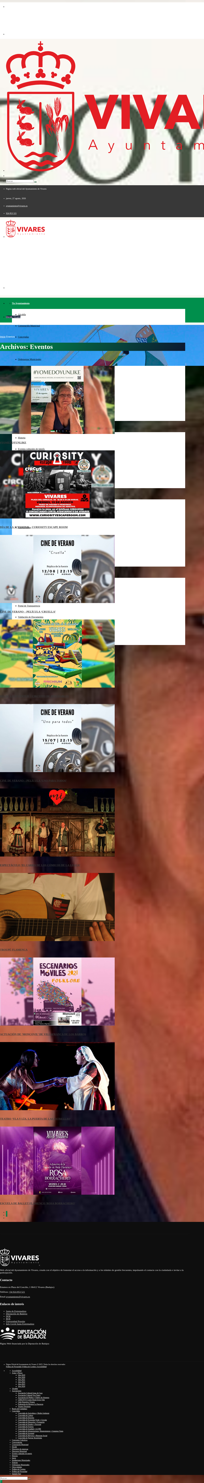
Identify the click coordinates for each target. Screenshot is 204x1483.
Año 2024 (21, 1386)
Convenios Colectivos (19, 1440)
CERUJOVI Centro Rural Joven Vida (31, 1400)
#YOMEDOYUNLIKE (13, 442)
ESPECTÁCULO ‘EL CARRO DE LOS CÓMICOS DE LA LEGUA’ (40, 865)
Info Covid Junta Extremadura (20, 1324)
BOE (8, 1319)
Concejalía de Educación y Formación (31, 1422)
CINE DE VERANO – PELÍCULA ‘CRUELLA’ (28, 611)
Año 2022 (21, 1382)
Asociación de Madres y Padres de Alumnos (33, 1398)
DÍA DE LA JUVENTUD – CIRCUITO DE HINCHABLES (34, 696)
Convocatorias (17, 1442)
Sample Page (16, 1474)
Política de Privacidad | (14, 1367)
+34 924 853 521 (17, 1292)
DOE (8, 1316)
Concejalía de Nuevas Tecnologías (30, 1438)
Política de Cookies (19, 1469)
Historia (21, 437)
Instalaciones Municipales (21, 1460)
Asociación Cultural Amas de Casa (30, 1393)
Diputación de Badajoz (16, 1314)
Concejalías (23, 337)
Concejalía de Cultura (25, 1415)
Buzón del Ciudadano (19, 1409)
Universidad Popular (15, 1321)
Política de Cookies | (29, 1367)
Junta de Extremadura (16, 1311)
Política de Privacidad (19, 1471)
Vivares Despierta (24, 1406)
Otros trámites (17, 1467)
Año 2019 (21, 1375)
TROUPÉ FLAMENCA (13, 949)
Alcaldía (22, 314)
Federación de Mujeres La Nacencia (30, 1404)
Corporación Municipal (29, 325)
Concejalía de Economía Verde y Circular (32, 1420)
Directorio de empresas (20, 1449)
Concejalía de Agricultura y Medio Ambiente (33, 1413)
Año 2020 (21, 1377)
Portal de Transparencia (29, 606)
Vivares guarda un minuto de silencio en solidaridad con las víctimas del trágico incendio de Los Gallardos (75, 261)
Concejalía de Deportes (26, 1418)
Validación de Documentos (30, 617)
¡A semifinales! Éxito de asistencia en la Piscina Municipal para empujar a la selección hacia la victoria (75, 246)
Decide (14, 1447)
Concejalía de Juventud (26, 1433)
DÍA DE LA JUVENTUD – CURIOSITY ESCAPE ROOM (34, 527)
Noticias (15, 1462)
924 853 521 (11, 213)
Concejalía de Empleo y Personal (29, 1424)
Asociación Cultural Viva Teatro (29, 1395)
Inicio (3, 336)
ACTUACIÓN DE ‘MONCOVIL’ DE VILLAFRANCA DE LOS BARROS (43, 1034)
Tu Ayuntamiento (21, 303)
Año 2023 (21, 1384)
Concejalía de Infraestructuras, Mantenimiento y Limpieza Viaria (40, 1431)
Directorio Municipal (19, 1451)
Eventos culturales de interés (31, 449)
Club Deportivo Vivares (26, 1402)
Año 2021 (21, 1380)
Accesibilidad (42, 1367)
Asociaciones (16, 1391)
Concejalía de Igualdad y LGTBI (29, 1429)
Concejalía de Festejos (26, 1427)
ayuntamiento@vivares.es (16, 206)
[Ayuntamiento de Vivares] (20, 22)
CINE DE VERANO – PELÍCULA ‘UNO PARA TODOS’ (33, 780)
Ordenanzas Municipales (29, 359)
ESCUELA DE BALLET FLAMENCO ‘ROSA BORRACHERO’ (37, 1203)
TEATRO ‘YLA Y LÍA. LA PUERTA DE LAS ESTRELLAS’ (35, 1118)
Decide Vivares (13, 317)
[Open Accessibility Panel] (1, 1481)
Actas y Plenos (17, 1373)
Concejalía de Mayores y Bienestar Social (32, 1436)
